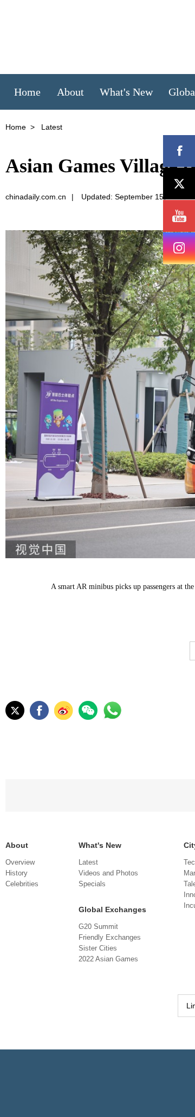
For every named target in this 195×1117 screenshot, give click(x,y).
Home (15, 127)
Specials (92, 884)
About (16, 845)
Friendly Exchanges (110, 937)
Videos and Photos (108, 873)
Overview (20, 862)
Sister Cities (98, 948)
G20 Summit (98, 926)
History (16, 873)
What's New (100, 845)
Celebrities (21, 884)
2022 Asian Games (108, 959)
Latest (88, 862)
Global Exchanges (112, 909)
